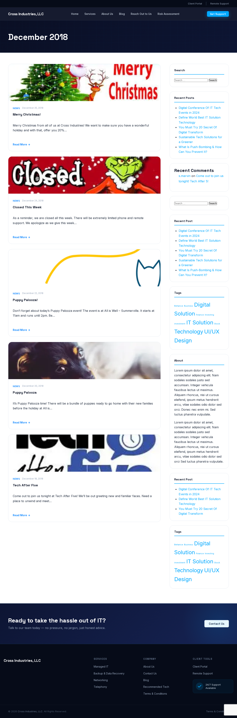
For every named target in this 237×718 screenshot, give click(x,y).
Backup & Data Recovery (109, 673)
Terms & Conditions (155, 693)
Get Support (218, 14)
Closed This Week (27, 207)
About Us (107, 13)
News (16, 108)
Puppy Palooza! (25, 300)
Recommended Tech (156, 686)
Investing (209, 315)
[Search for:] (191, 80)
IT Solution (199, 322)
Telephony (100, 686)
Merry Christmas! (27, 114)
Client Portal (195, 3)
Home (75, 13)
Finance (200, 315)
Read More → (21, 144)
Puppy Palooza (25, 392)
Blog (122, 13)
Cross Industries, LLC (22, 660)
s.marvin (185, 176)
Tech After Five (25, 485)
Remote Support (219, 3)
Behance (178, 306)
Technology (188, 331)
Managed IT (101, 666)
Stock (217, 324)
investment (179, 324)
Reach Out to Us (141, 13)
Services (90, 13)
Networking (101, 680)
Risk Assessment (168, 13)
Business (188, 306)
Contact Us (216, 623)
